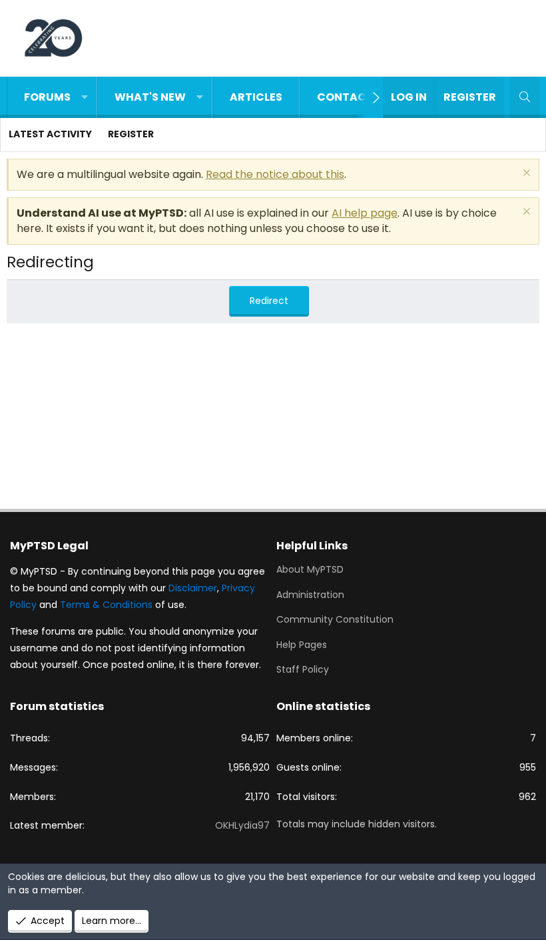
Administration (310, 594)
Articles (256, 97)
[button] (85, 97)
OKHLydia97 (242, 825)
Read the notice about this (275, 174)
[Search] (524, 97)
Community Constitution (335, 619)
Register (131, 134)
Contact (345, 97)
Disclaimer (192, 588)
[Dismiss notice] (525, 174)
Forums (47, 97)
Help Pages (301, 644)
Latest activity (50, 134)
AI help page (365, 213)
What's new (150, 97)
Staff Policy (302, 669)
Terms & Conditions (106, 604)
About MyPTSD (310, 569)
